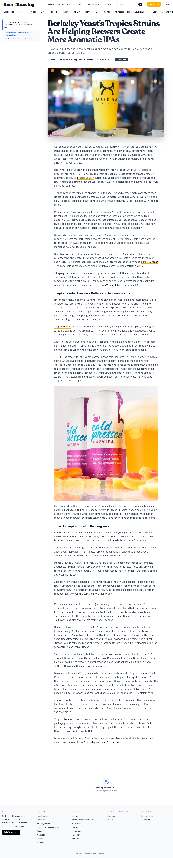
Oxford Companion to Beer (48, 827)
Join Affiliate (112, 820)
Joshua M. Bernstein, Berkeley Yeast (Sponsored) (72, 59)
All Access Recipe (122, 12)
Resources (92, 4)
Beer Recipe (9, 12)
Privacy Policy (147, 816)
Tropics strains (62, 719)
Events (106, 4)
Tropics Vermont (106, 285)
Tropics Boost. (62, 608)
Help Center (77, 823)
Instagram (76, 831)
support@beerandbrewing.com (85, 820)
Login (167, 4)
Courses (40, 831)
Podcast (70, 4)
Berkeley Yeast (149, 261)
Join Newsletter (11, 832)
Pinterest (76, 838)
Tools (80, 4)
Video (33, 12)
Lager (65, 12)
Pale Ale (106, 12)
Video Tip (53, 12)
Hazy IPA (76, 12)
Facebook (76, 835)
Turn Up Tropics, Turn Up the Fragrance (18, 38)
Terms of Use (147, 820)
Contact (75, 816)
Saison (154, 12)
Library (40, 838)
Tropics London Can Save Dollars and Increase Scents (18, 34)
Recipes (50, 4)
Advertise (111, 816)
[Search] (140, 4)
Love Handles (140, 12)
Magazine (41, 835)
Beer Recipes (42, 816)
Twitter (75, 827)
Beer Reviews (43, 820)
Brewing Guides (43, 823)
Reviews (60, 4)
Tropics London (85, 177)
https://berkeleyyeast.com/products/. (98, 742)
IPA (42, 12)
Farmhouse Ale (91, 12)
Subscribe (154, 4)
